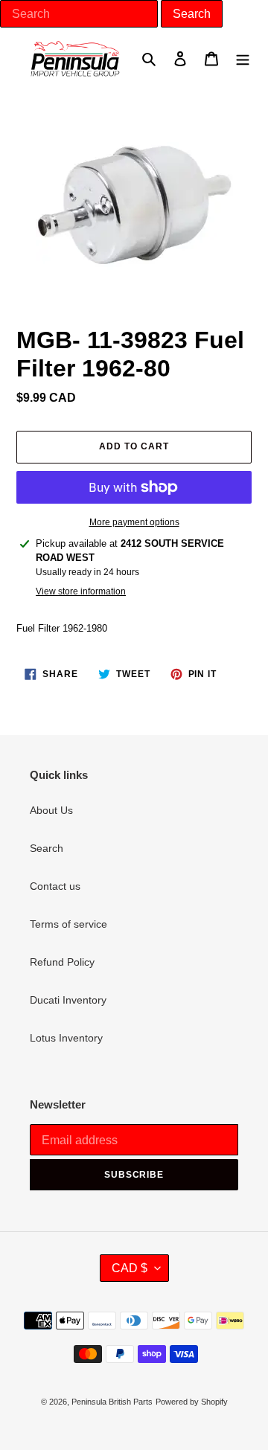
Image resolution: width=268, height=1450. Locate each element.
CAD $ (129, 1268)
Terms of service (68, 924)
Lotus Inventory (66, 1038)
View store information (81, 591)
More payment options (134, 522)
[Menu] (242, 58)
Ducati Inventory (68, 1000)
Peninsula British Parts (112, 1401)
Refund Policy (62, 962)
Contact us (55, 886)
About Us (51, 810)
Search (46, 848)
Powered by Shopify (192, 1401)
